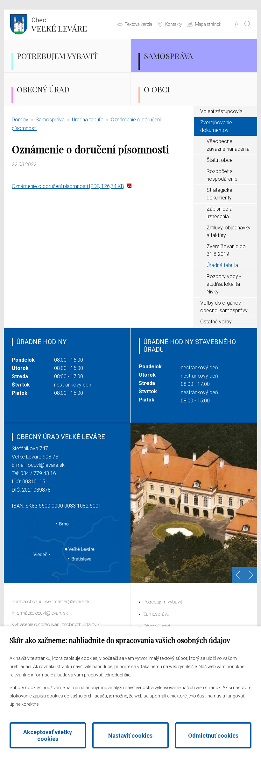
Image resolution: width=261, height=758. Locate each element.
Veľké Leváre (59, 24)
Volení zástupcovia (221, 111)
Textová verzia (138, 24)
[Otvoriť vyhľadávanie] (247, 24)
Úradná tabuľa (87, 120)
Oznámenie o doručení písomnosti (68, 186)
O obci (157, 89)
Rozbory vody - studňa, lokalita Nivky (224, 284)
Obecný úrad (43, 89)
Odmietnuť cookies (213, 735)
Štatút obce (220, 160)
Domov (20, 120)
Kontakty (173, 24)
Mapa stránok (208, 24)
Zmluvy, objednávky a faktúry (228, 231)
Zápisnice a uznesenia (219, 213)
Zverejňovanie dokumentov (216, 126)
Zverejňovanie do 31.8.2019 (226, 250)
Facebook (236, 24)
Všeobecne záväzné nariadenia (228, 145)
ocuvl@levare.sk (46, 465)
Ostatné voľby (216, 322)
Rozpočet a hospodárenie (222, 175)
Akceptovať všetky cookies (47, 735)
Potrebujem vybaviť (57, 56)
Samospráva (168, 56)
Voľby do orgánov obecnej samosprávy (224, 307)
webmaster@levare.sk (67, 601)
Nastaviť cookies (130, 735)
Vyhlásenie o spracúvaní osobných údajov (54, 624)
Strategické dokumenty (219, 194)
